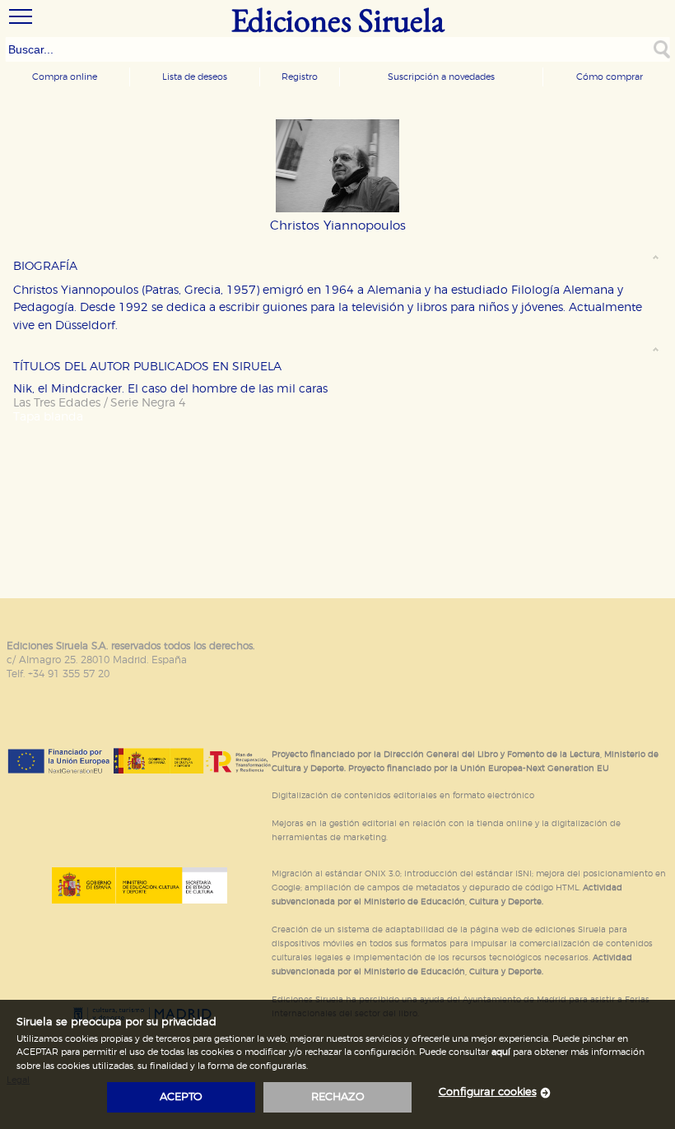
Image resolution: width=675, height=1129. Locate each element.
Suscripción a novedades (441, 76)
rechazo (338, 1097)
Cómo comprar (609, 76)
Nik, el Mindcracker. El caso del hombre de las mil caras (170, 389)
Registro (300, 76)
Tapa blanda (48, 417)
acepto (181, 1097)
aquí (500, 1052)
